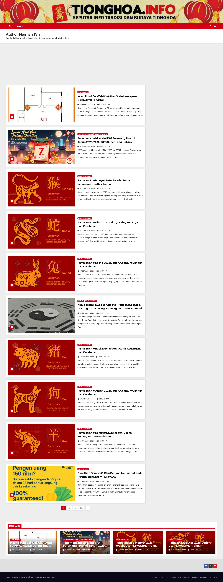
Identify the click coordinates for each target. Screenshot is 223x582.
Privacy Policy (176, 577)
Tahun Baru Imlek (101, 134)
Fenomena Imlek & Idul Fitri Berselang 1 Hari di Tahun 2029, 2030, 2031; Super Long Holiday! (84, 545)
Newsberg (40, 577)
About (161, 577)
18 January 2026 (87, 441)
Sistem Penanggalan (85, 134)
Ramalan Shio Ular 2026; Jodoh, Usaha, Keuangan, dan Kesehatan (189, 545)
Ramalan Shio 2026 (84, 176)
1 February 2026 (87, 357)
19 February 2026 (87, 146)
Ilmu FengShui (83, 92)
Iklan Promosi (83, 469)
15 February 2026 (87, 231)
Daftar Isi (203, 577)
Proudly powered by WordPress (17, 577)
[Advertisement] (111, 60)
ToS (167, 577)
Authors (195, 577)
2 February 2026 (87, 313)
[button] (211, 26)
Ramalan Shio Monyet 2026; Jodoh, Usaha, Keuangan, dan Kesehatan (136, 545)
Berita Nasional (90, 301)
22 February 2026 (88, 104)
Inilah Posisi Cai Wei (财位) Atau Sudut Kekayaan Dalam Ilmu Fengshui (31, 545)
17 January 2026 (87, 481)
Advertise (186, 577)
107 (82, 508)
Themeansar (51, 577)
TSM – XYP (213, 577)
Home (19, 26)
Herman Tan (104, 104)
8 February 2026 (87, 271)
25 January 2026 (87, 399)
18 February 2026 (87, 189)
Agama (80, 301)
